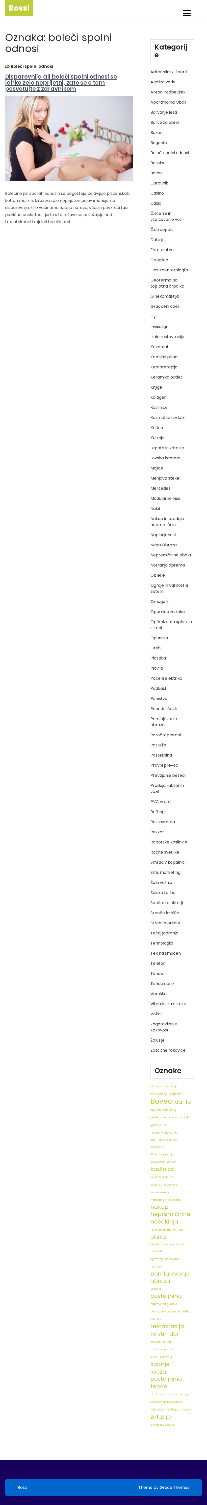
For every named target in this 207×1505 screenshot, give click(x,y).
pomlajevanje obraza (170, 1277)
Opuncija (159, 638)
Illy (153, 316)
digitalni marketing (163, 1110)
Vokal (156, 1014)
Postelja (158, 745)
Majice (156, 468)
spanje (160, 1364)
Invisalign (159, 327)
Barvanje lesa (163, 112)
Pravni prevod (164, 765)
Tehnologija (161, 943)
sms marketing (160, 1342)
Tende (156, 973)
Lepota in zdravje (167, 448)
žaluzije (160, 1416)
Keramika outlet (166, 377)
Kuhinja (157, 438)
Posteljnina (161, 755)
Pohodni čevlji (163, 709)
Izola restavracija (167, 337)
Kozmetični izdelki (167, 417)
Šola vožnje (161, 882)
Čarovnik (159, 183)
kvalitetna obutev (162, 1177)
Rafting (157, 812)
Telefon (158, 963)
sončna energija (161, 1349)
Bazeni (156, 132)
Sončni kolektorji (166, 903)
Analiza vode (162, 82)
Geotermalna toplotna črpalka (167, 283)
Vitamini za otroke (168, 1004)
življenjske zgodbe (162, 1425)
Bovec (156, 173)
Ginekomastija (164, 296)
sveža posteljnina (166, 1375)
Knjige (156, 387)
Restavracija (162, 822)
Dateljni (157, 240)
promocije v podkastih (165, 1311)
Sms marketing (165, 872)
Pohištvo (158, 698)
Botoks (157, 163)
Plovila (156, 668)
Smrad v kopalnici (168, 862)
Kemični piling (163, 357)
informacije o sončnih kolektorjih (164, 1143)
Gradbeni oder (164, 306)
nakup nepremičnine (170, 1211)
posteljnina (166, 1296)
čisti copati (157, 1410)
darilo (183, 1102)
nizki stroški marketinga (166, 1230)
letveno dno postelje (163, 1185)
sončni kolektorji (161, 1357)
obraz (158, 1236)
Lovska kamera (165, 458)
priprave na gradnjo (163, 1304)
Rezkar (157, 832)
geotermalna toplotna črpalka (170, 1117)
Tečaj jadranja (164, 933)
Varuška (158, 994)
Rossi (19, 8)
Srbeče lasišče (164, 913)
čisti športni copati (179, 1410)
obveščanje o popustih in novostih (167, 1247)
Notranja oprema (167, 565)
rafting (186, 1311)
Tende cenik (162, 983)
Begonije (158, 143)
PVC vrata (160, 802)
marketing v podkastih (165, 1200)
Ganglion (159, 260)
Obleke (157, 575)
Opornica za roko (167, 612)
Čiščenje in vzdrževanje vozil (167, 216)
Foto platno (162, 250)
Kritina (156, 428)
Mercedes (160, 488)
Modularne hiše (165, 498)
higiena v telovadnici (164, 1133)
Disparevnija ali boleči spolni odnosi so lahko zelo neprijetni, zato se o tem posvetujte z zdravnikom (61, 83)
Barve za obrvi (164, 122)
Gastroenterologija (169, 270)
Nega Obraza (163, 545)
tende (158, 1386)
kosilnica (162, 1169)
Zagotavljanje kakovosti (163, 1027)
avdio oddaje (159, 1094)
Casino (157, 193)
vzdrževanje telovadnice (166, 1402)
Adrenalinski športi (168, 72)
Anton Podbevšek (168, 92)
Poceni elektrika (166, 678)
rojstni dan (165, 1333)
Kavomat (159, 347)
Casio (155, 203)
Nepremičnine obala (170, 555)
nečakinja (164, 1221)
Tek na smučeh (165, 953)
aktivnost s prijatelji (163, 1086)
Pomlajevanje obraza (163, 722)
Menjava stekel (165, 478)
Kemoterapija (163, 367)
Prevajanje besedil (168, 775)
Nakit (155, 508)
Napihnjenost (163, 535)
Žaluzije (157, 1040)
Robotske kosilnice (168, 842)
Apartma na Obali (168, 102)
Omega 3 (159, 601)
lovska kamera (160, 1192)
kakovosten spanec (163, 1162)
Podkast (158, 688)
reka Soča (157, 1319)
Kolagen (158, 397)
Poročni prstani (165, 735)
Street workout (165, 923)
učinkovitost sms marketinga (170, 1394)
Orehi (155, 648)
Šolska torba (162, 893)
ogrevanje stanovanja (164, 1259)
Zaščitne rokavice (168, 1050)
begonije (175, 1094)
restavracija (167, 1326)
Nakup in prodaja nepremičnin (167, 522)
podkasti (156, 1266)
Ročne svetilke (164, 852)
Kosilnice (159, 407)
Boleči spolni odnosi (32, 66)
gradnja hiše (158, 1125)
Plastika (158, 658)
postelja (155, 1289)
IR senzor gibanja (162, 1154)
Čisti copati (161, 229)
